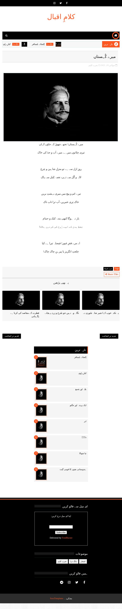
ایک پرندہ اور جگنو (78, 405)
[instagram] (54, 3)
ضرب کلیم (62, 561)
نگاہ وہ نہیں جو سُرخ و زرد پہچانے (62, 313)
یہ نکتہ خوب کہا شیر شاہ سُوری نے (101, 313)
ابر (85, 421)
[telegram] (61, 582)
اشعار (83, 561)
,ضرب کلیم (93, 65)
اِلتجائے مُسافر (43, 44)
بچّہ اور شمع (80, 389)
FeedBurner (67, 538)
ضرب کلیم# (108, 268)
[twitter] (60, 3)
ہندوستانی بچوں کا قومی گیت (73, 469)
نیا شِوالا (82, 453)
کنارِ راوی (11, 44)
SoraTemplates (56, 598)
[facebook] (66, 3)
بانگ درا (54, 44)
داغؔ (84, 437)
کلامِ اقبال (61, 16)
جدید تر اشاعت (109, 336)
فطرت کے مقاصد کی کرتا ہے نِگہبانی (24, 314)
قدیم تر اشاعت (12, 336)
